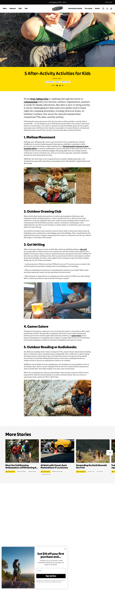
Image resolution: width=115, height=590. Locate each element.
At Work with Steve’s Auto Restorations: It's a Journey (54, 466)
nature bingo (76, 335)
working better (45, 474)
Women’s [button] (13, 8)
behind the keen (21, 471)
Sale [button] (26, 8)
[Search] (103, 8)
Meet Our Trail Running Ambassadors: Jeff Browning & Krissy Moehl (20, 466)
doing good (91, 471)
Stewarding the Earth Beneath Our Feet (91, 466)
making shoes (32, 471)
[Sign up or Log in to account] (107, 8)
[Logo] (57, 8)
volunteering (30, 102)
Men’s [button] (5, 8)
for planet (100, 471)
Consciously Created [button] (75, 8)
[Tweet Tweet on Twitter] (60, 85)
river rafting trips (39, 99)
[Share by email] (62, 85)
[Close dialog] (65, 548)
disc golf (83, 249)
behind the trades (57, 471)
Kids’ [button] (20, 8)
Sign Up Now (51, 576)
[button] (111, 8)
